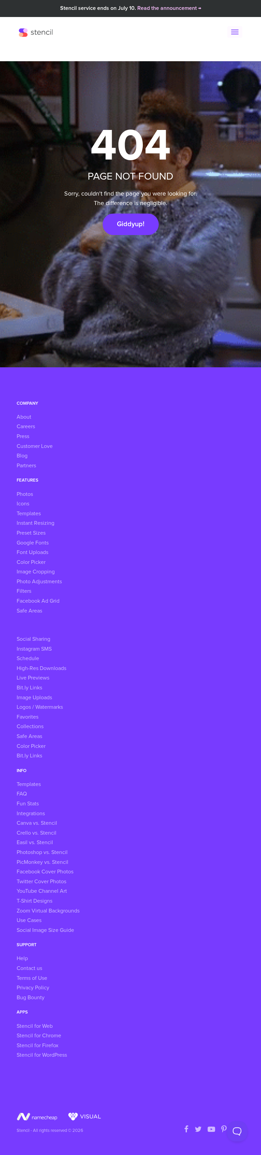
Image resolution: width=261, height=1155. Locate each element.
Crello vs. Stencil (36, 833)
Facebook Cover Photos (45, 871)
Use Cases (29, 920)
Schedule (28, 658)
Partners (26, 465)
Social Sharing (33, 639)
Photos (25, 494)
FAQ (22, 794)
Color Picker (31, 562)
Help (22, 958)
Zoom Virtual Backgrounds (48, 911)
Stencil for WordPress (42, 1055)
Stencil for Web (35, 1026)
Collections (30, 726)
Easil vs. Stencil (35, 842)
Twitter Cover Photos (41, 881)
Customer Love (35, 446)
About (24, 417)
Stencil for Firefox (37, 1045)
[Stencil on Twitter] (198, 1130)
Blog (22, 455)
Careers (26, 426)
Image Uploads (34, 697)
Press (23, 436)
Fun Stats (28, 803)
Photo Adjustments (39, 581)
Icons (23, 503)
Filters (24, 591)
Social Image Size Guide (45, 930)
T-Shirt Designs (34, 901)
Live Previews (33, 678)
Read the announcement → (169, 8)
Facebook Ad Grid (38, 601)
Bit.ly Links (29, 687)
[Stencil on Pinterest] (224, 1130)
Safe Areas (29, 611)
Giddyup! (131, 224)
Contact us (29, 968)
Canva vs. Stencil (37, 823)
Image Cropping (36, 571)
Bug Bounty (31, 997)
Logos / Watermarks (40, 707)
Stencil (37, 32)
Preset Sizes (31, 533)
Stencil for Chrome (39, 1035)
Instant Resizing (35, 523)
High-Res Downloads (41, 668)
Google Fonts (33, 543)
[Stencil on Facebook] (186, 1130)
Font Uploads (32, 552)
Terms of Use (32, 978)
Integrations (31, 813)
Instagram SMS (34, 649)
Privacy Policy (33, 987)
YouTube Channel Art (42, 891)
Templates (29, 513)
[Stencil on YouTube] (211, 1130)
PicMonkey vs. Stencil (42, 862)
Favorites (27, 717)
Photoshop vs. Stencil (42, 852)
